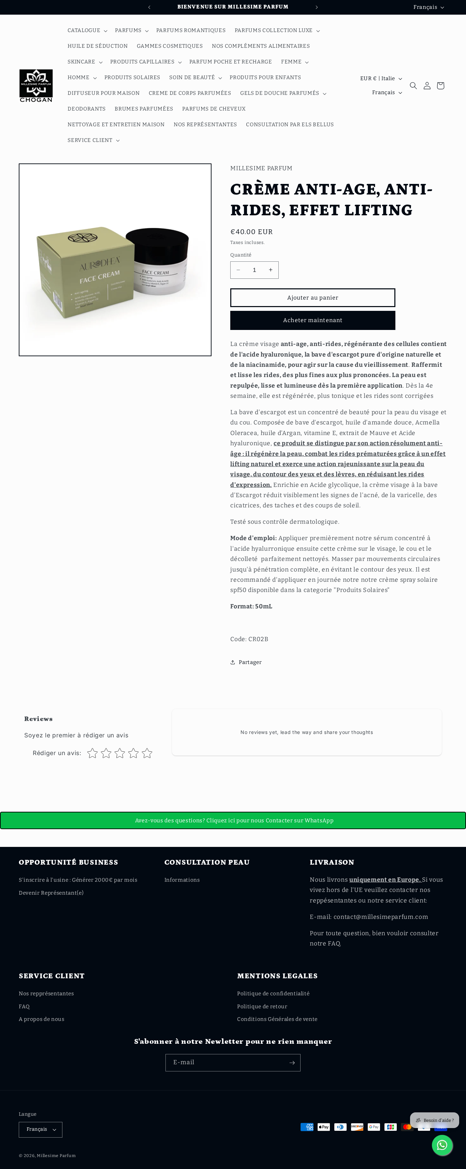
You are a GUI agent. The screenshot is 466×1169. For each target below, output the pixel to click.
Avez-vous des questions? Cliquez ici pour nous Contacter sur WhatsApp (234, 820)
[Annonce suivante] (316, 7)
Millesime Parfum (56, 1155)
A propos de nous (41, 1019)
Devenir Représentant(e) (51, 893)
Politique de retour (262, 1007)
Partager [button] (250, 662)
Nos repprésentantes (46, 994)
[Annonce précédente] (149, 7)
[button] (87, 31)
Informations (182, 880)
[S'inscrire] (292, 1063)
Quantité (241, 255)
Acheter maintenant (313, 320)
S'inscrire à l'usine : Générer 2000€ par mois (78, 880)
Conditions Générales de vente (277, 1019)
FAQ (24, 1007)
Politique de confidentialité (273, 994)
